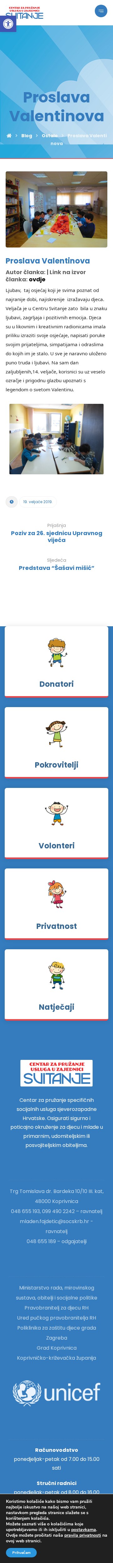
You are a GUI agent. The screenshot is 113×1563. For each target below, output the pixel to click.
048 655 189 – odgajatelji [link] (57, 1241)
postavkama (83, 1530)
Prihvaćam (21, 1552)
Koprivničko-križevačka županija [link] (56, 1358)
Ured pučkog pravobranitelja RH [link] (56, 1317)
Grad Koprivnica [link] (57, 1348)
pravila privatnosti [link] (82, 1535)
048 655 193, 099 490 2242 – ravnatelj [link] (56, 1211)
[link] (8, 24)
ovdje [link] (37, 279)
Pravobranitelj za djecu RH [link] (56, 1307)
